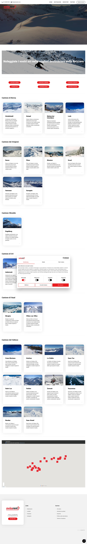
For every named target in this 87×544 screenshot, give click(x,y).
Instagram (29, 516)
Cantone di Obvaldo (72, 82)
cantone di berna (14, 82)
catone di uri (14, 86)
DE (82, 1)
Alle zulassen (60, 284)
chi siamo (59, 509)
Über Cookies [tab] (61, 262)
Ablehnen (26, 284)
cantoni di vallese (72, 86)
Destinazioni (29, 509)
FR (85, 1)
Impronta (59, 513)
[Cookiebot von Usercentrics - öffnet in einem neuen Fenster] (63, 258)
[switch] (37, 280)
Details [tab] (43, 262)
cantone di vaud (43, 86)
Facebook (29, 513)
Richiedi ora (13, 518)
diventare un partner (61, 511)
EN (79, 1)
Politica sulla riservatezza (62, 516)
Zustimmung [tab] (25, 262)
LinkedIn (29, 511)
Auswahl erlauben (43, 284)
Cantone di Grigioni (43, 82)
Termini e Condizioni (61, 518)
